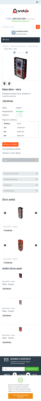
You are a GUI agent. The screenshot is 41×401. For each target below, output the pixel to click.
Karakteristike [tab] (9, 191)
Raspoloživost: (7, 111)
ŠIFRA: (4, 108)
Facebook (22, 374)
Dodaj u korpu (10, 144)
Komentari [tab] (8, 185)
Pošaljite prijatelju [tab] (10, 179)
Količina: (5, 115)
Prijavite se (32, 369)
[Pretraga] (38, 27)
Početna (6, 46)
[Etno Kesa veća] (20, 68)
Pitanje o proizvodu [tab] (11, 173)
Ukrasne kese (33, 46)
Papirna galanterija (18, 46)
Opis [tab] (5, 160)
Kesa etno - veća (8, 281)
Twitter (34, 374)
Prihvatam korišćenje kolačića (20, 396)
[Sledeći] (27, 52)
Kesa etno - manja (10, 227)
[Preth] (14, 52)
